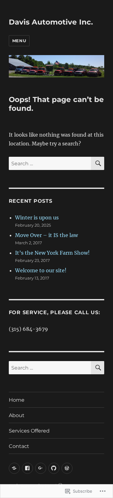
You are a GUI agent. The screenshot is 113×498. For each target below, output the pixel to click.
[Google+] (40, 468)
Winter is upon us (37, 217)
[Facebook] (27, 468)
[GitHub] (53, 468)
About (16, 415)
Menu (19, 40)
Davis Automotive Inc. (51, 22)
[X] (14, 468)
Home (16, 400)
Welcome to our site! (41, 270)
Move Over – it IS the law (46, 235)
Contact (19, 446)
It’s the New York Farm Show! (52, 253)
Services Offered (29, 431)
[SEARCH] (97, 163)
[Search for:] (50, 163)
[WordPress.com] (67, 468)
